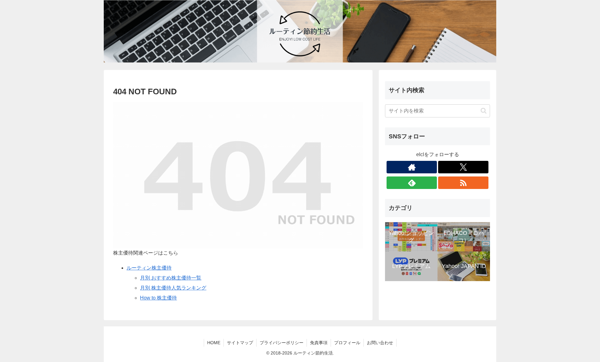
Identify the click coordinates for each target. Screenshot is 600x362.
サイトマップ (240, 342)
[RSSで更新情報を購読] (463, 182)
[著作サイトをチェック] (412, 167)
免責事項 (319, 342)
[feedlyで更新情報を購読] (412, 182)
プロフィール (347, 342)
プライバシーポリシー (281, 342)
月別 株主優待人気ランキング (173, 287)
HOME (213, 342)
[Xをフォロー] (463, 167)
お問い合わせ (380, 342)
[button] (483, 110)
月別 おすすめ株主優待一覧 (170, 277)
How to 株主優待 (158, 297)
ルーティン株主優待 (149, 267)
